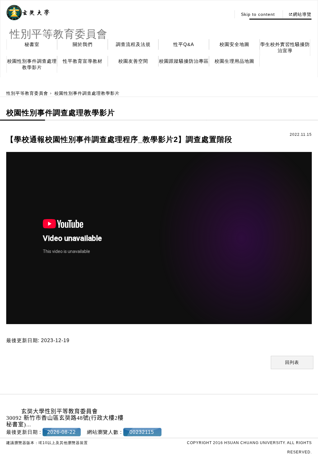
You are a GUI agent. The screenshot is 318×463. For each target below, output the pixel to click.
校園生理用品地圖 (234, 61)
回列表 (292, 362)
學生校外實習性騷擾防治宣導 (285, 47)
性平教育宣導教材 (82, 61)
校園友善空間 (133, 61)
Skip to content (258, 14)
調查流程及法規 (133, 44)
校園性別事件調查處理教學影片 (32, 64)
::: (224, 14)
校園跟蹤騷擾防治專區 (184, 61)
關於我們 (83, 44)
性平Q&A (183, 44)
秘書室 (32, 44)
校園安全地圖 (234, 44)
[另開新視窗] (28, 13)
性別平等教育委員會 (27, 93)
